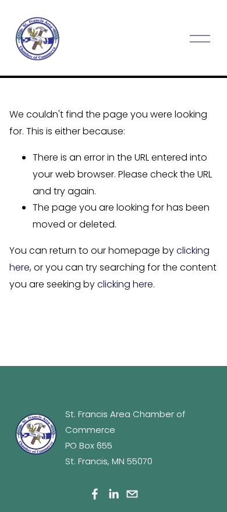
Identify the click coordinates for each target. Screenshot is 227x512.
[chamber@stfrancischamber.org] (132, 494)
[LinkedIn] (113, 494)
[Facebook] (95, 494)
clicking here (125, 284)
